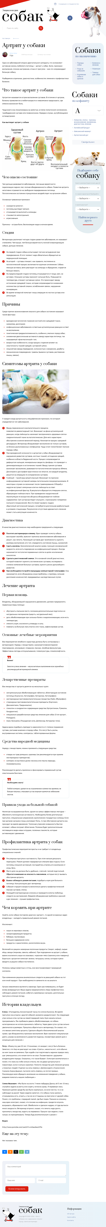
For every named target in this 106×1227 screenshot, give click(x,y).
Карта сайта (71, 1217)
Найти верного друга (88, 219)
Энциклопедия (22, 16)
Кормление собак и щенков (81, 76)
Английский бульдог (82, 128)
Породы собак (80, 64)
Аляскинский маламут (82, 131)
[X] (15, 1152)
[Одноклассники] (10, 1152)
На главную (6, 38)
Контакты (70, 1220)
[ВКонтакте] (4, 1152)
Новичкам (96, 69)
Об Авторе (70, 1214)
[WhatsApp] (21, 1152)
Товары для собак (96, 73)
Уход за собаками (81, 70)
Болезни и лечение (96, 64)
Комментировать (16, 1189)
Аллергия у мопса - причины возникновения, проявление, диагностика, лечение (85, 122)
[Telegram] (27, 1152)
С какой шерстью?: (81, 205)
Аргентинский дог (81, 135)
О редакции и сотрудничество (69, 4)
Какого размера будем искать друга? (87, 183)
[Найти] (41, 28)
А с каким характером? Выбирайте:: (87, 194)
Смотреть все (88, 142)
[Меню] (69, 18)
